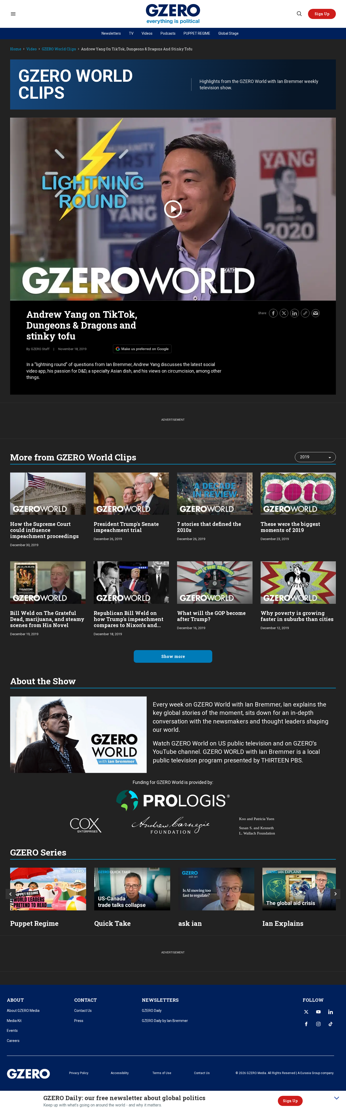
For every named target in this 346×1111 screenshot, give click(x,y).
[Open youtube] (318, 1011)
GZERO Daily (152, 1011)
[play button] (173, 209)
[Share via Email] (316, 313)
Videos (147, 33)
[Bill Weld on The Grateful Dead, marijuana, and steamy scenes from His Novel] (48, 582)
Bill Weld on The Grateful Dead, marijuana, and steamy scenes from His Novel (47, 619)
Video (31, 49)
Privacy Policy (78, 1073)
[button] (322, 14)
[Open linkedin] (330, 1011)
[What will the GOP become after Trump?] (215, 582)
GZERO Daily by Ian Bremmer (165, 1021)
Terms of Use (161, 1073)
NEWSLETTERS (160, 1000)
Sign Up (290, 1100)
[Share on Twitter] (284, 313)
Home (15, 49)
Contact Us (83, 1011)
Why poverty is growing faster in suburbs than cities (297, 616)
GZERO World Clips (59, 49)
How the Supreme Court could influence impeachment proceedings (44, 530)
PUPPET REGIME (197, 33)
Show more (173, 656)
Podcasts (168, 33)
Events (12, 1031)
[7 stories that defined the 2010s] (215, 493)
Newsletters (111, 33)
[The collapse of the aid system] (300, 889)
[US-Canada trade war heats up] (132, 889)
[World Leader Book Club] (48, 889)
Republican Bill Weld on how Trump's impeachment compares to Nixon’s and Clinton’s (128, 622)
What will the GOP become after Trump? (211, 616)
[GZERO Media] (173, 14)
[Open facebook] (306, 1024)
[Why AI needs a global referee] (216, 889)
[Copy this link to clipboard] (305, 313)
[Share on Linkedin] (294, 313)
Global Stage (228, 33)
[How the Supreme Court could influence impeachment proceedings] (48, 493)
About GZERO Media (23, 1011)
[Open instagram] (318, 1024)
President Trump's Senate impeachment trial (126, 527)
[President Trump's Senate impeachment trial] (131, 493)
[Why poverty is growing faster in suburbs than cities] (298, 582)
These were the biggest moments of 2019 (290, 527)
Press (78, 1021)
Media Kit (14, 1021)
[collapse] (336, 1098)
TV (131, 33)
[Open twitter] (306, 1011)
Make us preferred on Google (145, 349)
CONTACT (85, 1000)
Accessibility (120, 1073)
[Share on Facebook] (273, 313)
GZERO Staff (40, 349)
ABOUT (15, 1000)
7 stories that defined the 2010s (209, 527)
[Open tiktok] (330, 1024)
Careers (13, 1041)
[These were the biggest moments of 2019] (298, 493)
